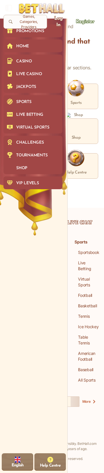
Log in (58, 21)
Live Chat (79, 223)
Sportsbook (88, 252)
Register (85, 21)
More (86, 401)
